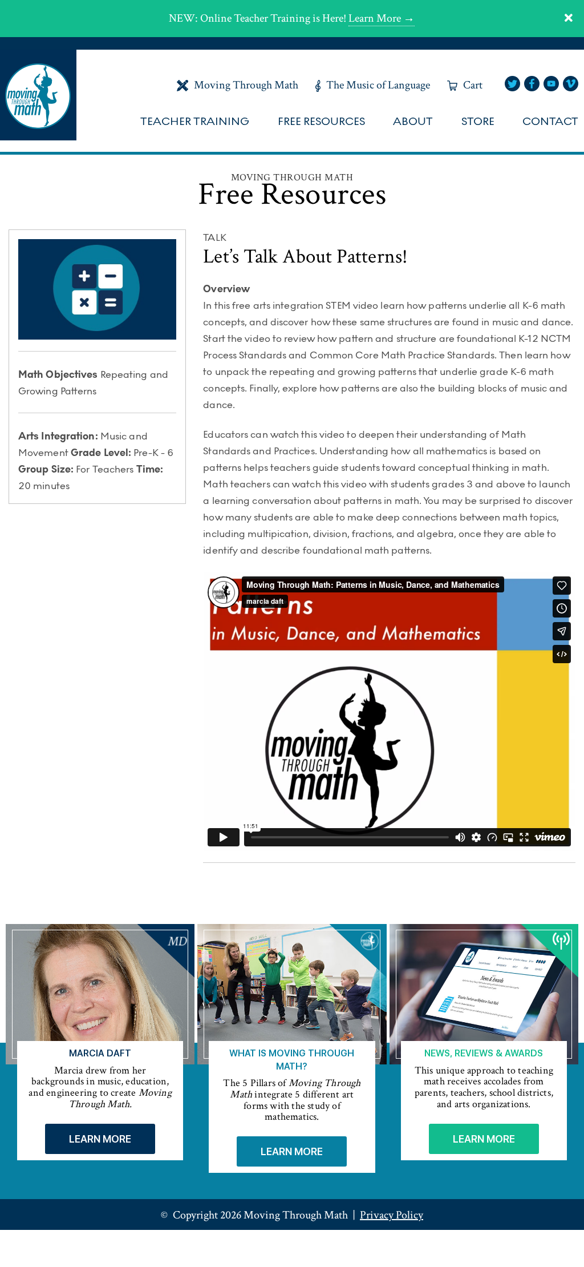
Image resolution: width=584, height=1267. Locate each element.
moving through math (38, 95)
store (477, 121)
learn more (100, 1139)
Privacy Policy (391, 1215)
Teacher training (194, 121)
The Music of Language (378, 85)
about (413, 121)
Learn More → (381, 18)
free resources (321, 121)
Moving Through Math (246, 85)
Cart (472, 85)
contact (550, 121)
